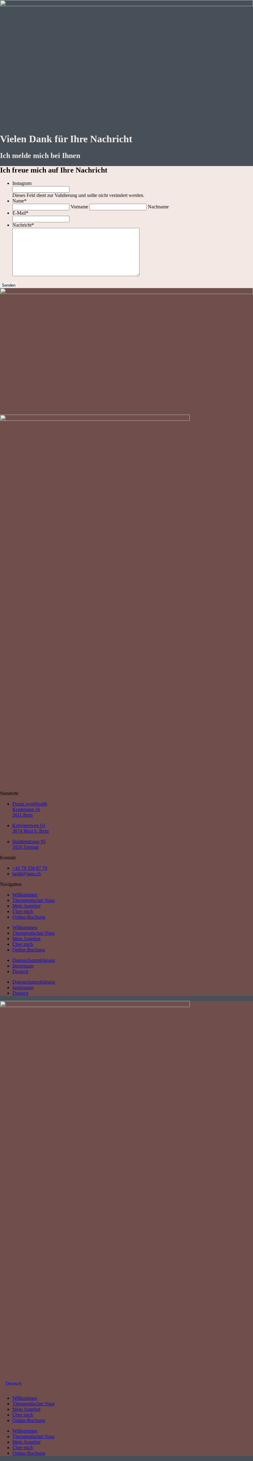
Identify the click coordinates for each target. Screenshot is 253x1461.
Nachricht (23, 225)
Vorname (79, 206)
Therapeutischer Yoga (33, 900)
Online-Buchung (28, 917)
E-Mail (20, 213)
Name (19, 200)
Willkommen (24, 894)
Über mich (22, 911)
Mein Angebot (26, 905)
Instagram (21, 183)
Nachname (158, 206)
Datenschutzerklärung (33, 960)
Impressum (23, 965)
